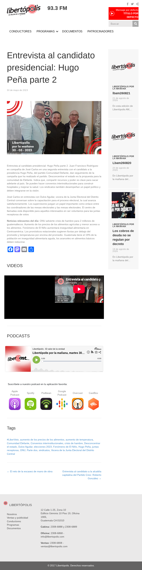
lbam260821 (121, 93)
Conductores (14, 521)
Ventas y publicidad (17, 517)
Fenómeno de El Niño (65, 446)
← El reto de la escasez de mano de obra (29, 471)
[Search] (135, 24)
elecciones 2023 (43, 446)
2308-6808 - (57, 542)
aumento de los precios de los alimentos (42, 439)
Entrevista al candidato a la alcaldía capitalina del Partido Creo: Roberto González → (81, 475)
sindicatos (44, 450)
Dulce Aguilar (25, 446)
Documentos (14, 528)
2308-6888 (57, 526)
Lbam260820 (122, 163)
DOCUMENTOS (72, 31)
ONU (22, 450)
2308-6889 (71, 526)
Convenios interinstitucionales (47, 443)
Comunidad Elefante (18, 443)
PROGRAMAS (46, 31)
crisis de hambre (74, 443)
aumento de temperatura (79, 439)
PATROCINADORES (100, 31)
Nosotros (12, 514)
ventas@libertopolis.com (54, 546)
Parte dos (32, 450)
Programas (13, 524)
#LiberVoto (13, 439)
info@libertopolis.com (52, 536)
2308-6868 (57, 533)
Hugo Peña (84, 446)
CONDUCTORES (20, 31)
